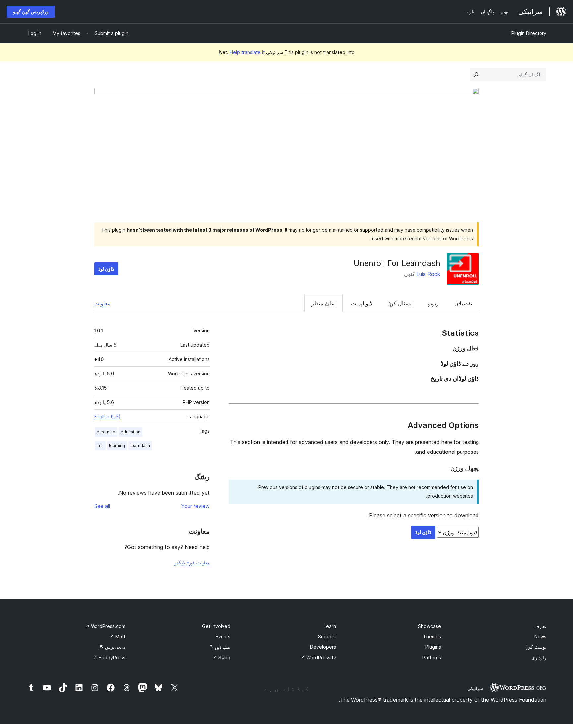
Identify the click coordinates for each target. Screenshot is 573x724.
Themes (432, 636)
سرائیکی (475, 688)
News (540, 636)
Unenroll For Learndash (397, 263)
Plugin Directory (528, 33)
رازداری (538, 657)
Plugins (433, 647)
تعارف (540, 626)
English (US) (107, 416)
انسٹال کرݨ (400, 303)
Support (327, 636)
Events (223, 636)
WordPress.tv (318, 657)
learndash (140, 445)
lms (100, 445)
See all (102, 506)
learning (117, 445)
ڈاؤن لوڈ (106, 269)
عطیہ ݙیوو (219, 647)
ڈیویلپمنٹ (361, 303)
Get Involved (216, 626)
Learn (330, 626)
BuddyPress (109, 657)
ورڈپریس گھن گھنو (31, 11)
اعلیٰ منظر (323, 303)
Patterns (431, 657)
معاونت (102, 303)
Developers (323, 647)
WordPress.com (105, 626)
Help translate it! (242, 52)
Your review (195, 506)
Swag (221, 657)
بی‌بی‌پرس (112, 647)
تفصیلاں (463, 303)
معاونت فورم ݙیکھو (192, 562)
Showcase (429, 626)
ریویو (433, 303)
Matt (117, 636)
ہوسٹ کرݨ (535, 647)
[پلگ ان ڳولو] (476, 74)
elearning (106, 431)
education (130, 431)
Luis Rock (428, 274)
